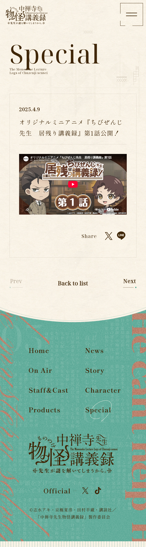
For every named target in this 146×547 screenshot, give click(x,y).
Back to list (73, 283)
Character (103, 389)
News (94, 350)
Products (45, 409)
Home (39, 350)
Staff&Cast (48, 389)
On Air (40, 370)
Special (98, 409)
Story (95, 370)
